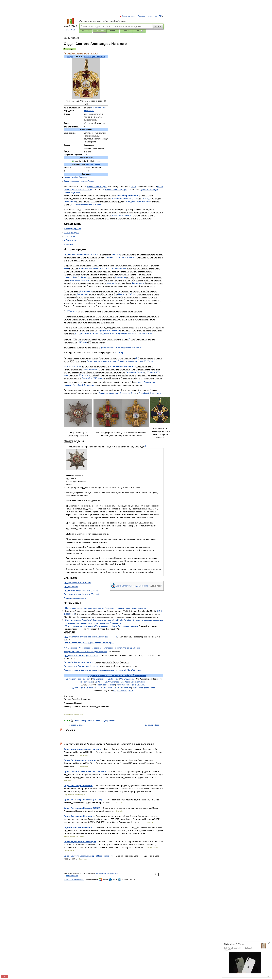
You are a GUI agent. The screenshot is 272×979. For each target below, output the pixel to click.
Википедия (85, 31)
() (79, 181)
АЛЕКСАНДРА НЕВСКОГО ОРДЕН (80, 841)
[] (129, 338)
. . (81, 333)
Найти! (158, 26)
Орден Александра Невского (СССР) (82, 808)
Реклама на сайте (113, 873)
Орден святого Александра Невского (82, 749)
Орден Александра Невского (78, 785)
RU (160, 16)
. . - (122, 333)
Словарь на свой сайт (147, 16)
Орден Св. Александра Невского (80, 760)
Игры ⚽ (139, 31)
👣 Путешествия (72, 875)
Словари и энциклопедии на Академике (102, 21)
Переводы (113, 31)
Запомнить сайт (128, 16)
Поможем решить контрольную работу (94, 721)
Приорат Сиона (75, 725)
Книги (126, 31)
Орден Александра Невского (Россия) (83, 800)
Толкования (99, 31)
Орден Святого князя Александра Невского (85, 771)
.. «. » (104, 648)
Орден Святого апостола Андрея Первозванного (88, 856)
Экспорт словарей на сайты (74, 879)
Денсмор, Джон (152, 725)
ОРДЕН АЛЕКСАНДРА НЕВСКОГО (80, 827)
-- (94, 268)
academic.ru (70, 30)
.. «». (89, 643)
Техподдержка (100, 873)
